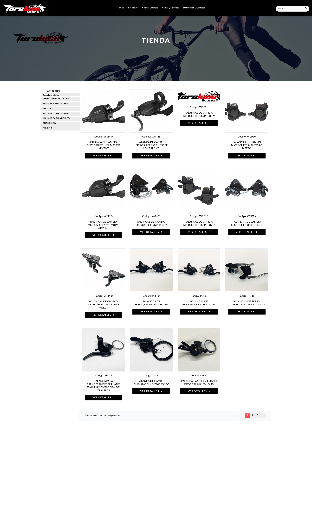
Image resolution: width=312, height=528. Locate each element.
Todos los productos (51, 95)
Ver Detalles (102, 155)
